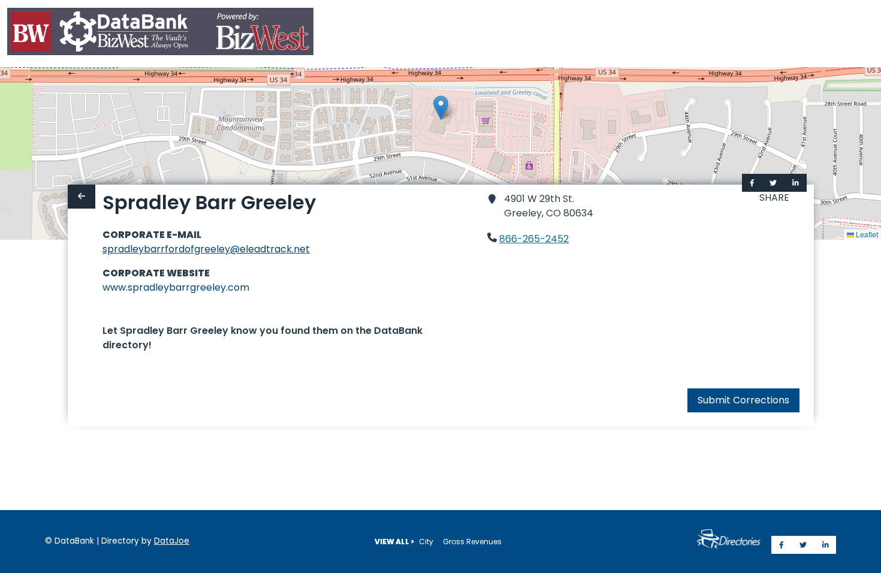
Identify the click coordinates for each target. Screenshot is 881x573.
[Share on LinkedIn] (796, 183)
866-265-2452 (534, 239)
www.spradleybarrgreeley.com (175, 287)
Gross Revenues (472, 541)
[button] (440, 107)
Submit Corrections (743, 400)
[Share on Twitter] (773, 183)
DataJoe (171, 541)
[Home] (160, 34)
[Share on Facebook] (752, 183)
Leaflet (866, 234)
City (426, 541)
